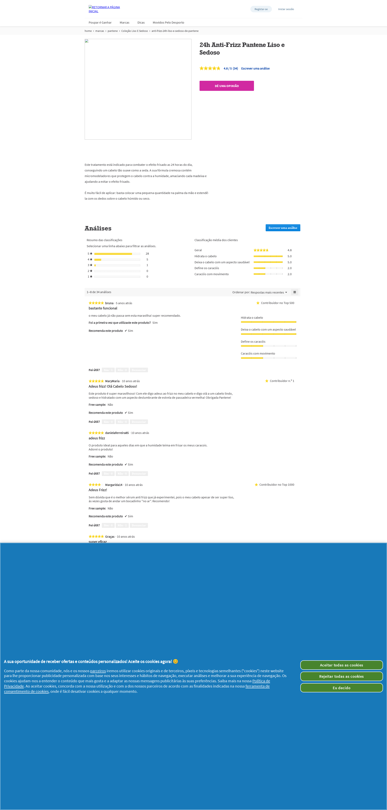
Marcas (124, 22)
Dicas (141, 22)
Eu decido (342, 687)
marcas (99, 31)
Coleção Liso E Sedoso (134, 31)
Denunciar (139, 370)
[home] (105, 9)
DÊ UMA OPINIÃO (227, 86)
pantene (113, 31)
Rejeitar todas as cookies (341, 676)
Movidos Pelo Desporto (168, 22)
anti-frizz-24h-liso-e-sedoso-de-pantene (175, 31)
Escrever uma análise (255, 68)
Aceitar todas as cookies (341, 665)
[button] (261, 9)
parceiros (98, 670)
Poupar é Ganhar (100, 22)
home (88, 31)
